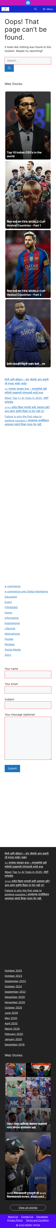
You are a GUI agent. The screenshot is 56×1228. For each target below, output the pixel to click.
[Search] (9, 68)
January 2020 (13, 1039)
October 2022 (13, 986)
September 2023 (15, 981)
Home (8, 612)
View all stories (28, 1207)
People (9, 639)
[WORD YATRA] (5, 9)
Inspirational (12, 623)
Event (8, 602)
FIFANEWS (11, 607)
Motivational (12, 633)
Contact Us (27, 1216)
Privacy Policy (15, 1220)
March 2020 (12, 1028)
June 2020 (11, 1012)
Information (12, 618)
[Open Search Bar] (35, 9)
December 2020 (15, 997)
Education (11, 596)
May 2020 (11, 1018)
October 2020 (13, 1007)
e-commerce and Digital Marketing (26, 591)
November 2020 (15, 1002)
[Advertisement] (28, 547)
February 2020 (14, 1034)
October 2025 (13, 970)
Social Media (13, 649)
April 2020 (11, 1023)
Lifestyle (10, 628)
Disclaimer (42, 1216)
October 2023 (13, 975)
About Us (13, 1216)
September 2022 (15, 991)
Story (8, 654)
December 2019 (15, 1044)
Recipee (10, 644)
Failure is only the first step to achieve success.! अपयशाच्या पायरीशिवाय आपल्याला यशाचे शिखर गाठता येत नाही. (27, 420)
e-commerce (13, 586)
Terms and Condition (37, 1220)
